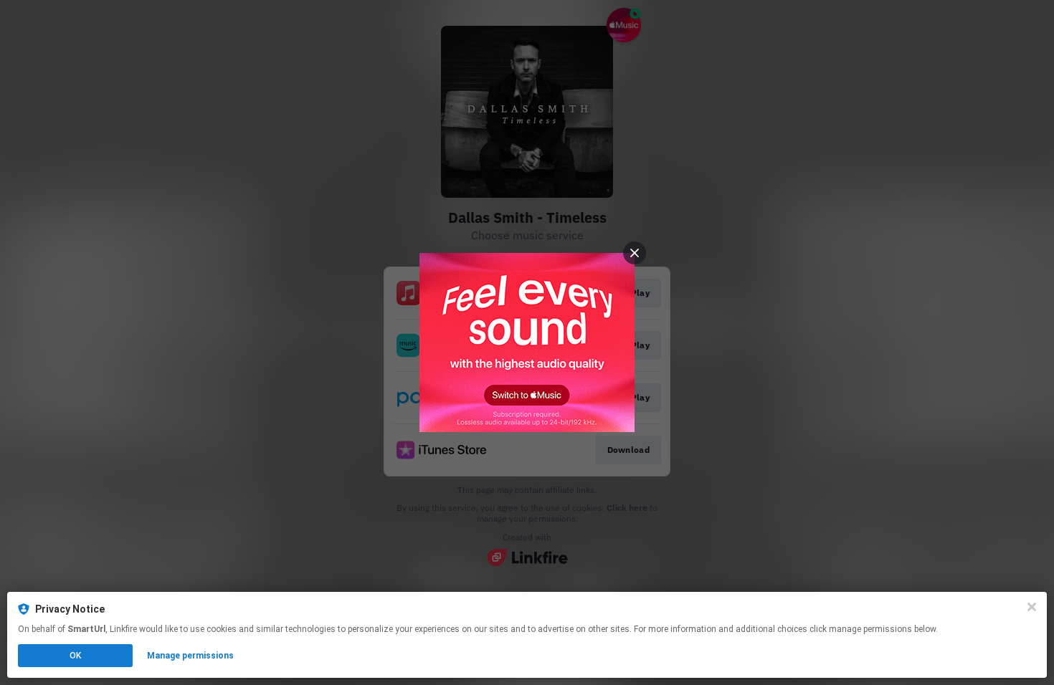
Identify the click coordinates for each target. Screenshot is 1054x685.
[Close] (1031, 606)
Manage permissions (190, 656)
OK (75, 656)
